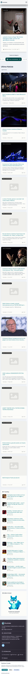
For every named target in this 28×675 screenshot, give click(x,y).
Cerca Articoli (6, 654)
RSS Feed (5, 69)
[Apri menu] (26, 2)
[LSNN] (3, 645)
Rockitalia (8, 623)
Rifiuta (10, 669)
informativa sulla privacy (5, 673)
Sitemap (21, 654)
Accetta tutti (4, 669)
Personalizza (16, 669)
